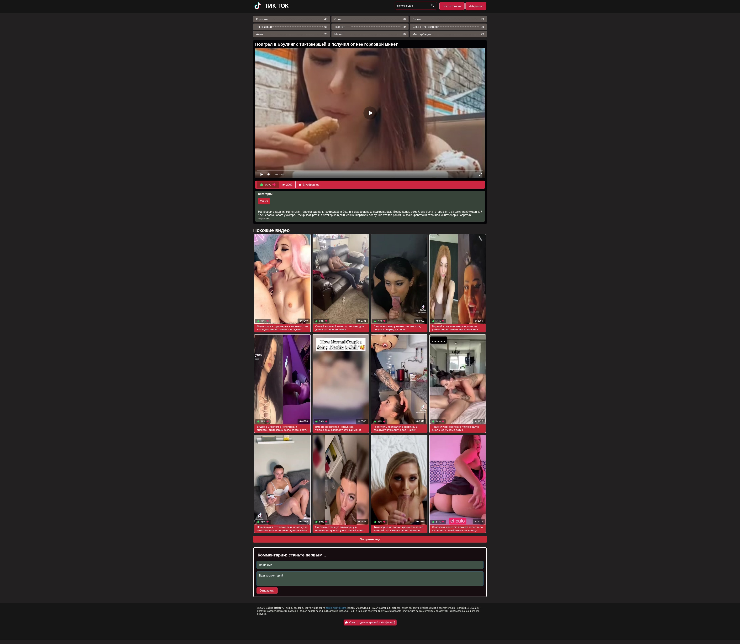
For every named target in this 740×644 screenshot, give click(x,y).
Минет (264, 201)
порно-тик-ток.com (336, 608)
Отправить (267, 590)
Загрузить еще (370, 539)
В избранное (311, 184)
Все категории (452, 6)
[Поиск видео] (432, 5)
